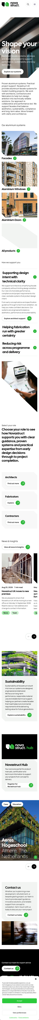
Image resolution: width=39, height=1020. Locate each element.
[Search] (28, 4)
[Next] (34, 636)
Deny (19, 1007)
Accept (19, 1001)
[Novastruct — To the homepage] (11, 4)
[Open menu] (34, 4)
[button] (36, 979)
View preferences (19, 1013)
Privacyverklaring (23, 1017)
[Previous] (28, 866)
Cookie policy (13, 1017)
